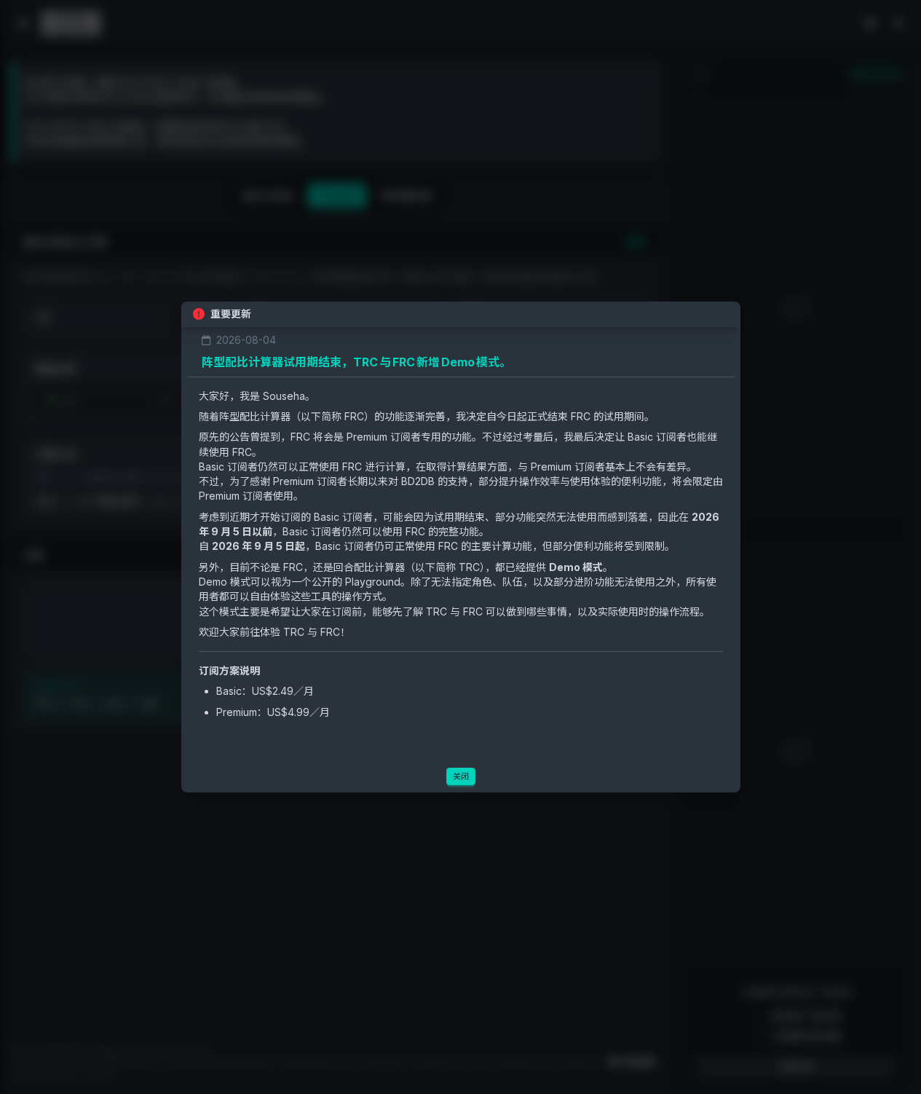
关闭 (461, 776)
